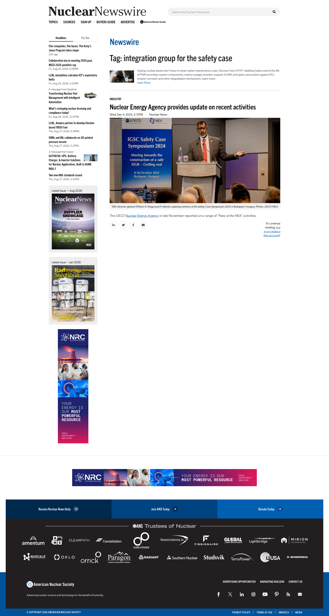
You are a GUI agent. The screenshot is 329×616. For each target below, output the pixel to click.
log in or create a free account (272, 231)
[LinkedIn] (241, 594)
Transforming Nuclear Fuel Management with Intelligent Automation (64, 97)
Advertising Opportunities (239, 581)
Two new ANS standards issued (65, 175)
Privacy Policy (241, 612)
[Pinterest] (276, 594)
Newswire (124, 41)
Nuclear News (158, 114)
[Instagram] (253, 594)
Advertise (128, 22)
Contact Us (295, 581)
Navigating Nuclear (272, 581)
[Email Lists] (299, 594)
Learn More (144, 82)
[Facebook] (218, 594)
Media (298, 612)
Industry (115, 99)
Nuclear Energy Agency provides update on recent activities (183, 106)
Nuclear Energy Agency (142, 215)
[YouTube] (265, 594)
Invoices (284, 612)
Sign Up (86, 22)
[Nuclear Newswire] (288, 594)
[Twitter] (230, 594)
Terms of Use (264, 612)
